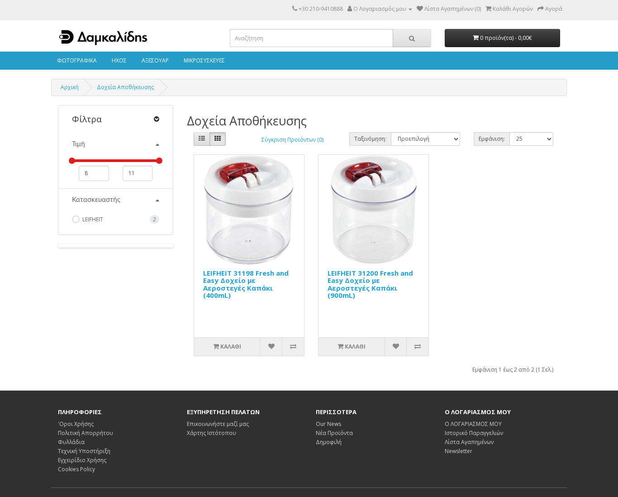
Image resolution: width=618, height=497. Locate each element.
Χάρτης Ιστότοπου (211, 433)
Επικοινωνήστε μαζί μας (218, 424)
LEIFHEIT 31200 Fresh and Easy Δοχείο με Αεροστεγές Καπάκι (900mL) (370, 284)
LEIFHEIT (92, 219)
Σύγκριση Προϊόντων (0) (292, 139)
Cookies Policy (76, 469)
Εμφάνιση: (492, 139)
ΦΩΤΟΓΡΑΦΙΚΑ (76, 60)
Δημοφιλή (329, 442)
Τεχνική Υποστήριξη (84, 451)
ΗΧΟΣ (118, 60)
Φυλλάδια (71, 442)
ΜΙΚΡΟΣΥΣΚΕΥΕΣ (203, 60)
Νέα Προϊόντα (334, 433)
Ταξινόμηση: (370, 139)
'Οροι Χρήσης (76, 424)
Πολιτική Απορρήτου (85, 433)
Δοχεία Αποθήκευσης (125, 87)
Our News (328, 424)
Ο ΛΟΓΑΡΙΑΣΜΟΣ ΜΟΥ (473, 424)
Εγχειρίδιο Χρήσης (82, 460)
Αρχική (70, 87)
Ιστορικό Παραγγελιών (474, 433)
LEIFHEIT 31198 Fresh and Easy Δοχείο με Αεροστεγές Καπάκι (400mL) (246, 284)
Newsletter (458, 451)
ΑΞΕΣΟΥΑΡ (154, 60)
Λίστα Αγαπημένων (469, 442)
